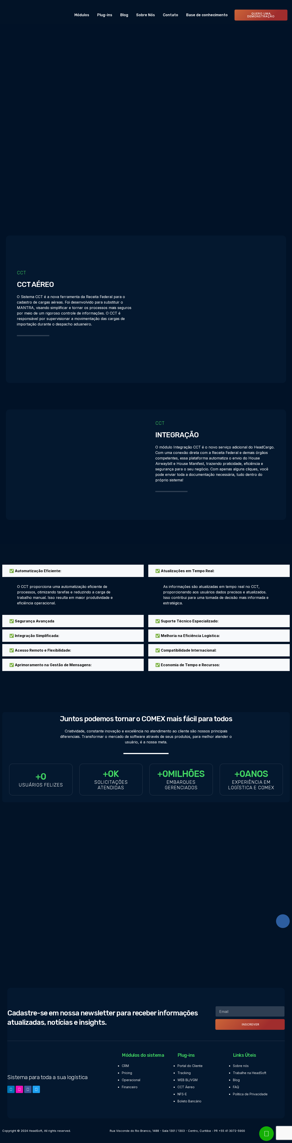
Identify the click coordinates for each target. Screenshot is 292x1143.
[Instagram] (19, 1089)
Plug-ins (104, 15)
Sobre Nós (145, 15)
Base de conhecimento (207, 15)
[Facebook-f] (27, 1089)
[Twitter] (36, 1089)
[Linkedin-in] (11, 1089)
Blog (124, 15)
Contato (170, 15)
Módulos (81, 15)
